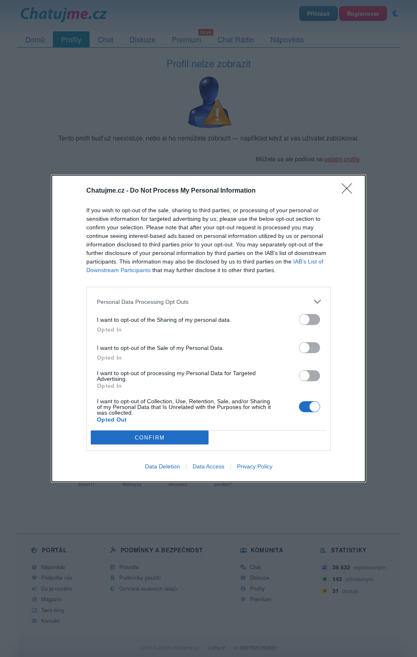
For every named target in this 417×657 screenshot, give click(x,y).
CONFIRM (150, 438)
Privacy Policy (254, 466)
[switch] (309, 319)
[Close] (349, 191)
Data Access (208, 466)
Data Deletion (162, 466)
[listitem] (208, 301)
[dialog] (208, 328)
